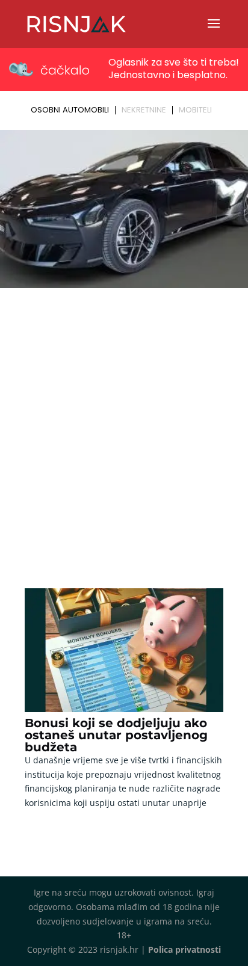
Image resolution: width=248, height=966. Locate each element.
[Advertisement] (124, 422)
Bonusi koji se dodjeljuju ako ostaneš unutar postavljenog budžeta (116, 735)
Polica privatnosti (184, 949)
